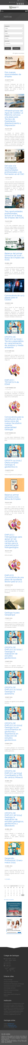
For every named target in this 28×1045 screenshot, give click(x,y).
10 (5, 892)
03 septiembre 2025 (10, 433)
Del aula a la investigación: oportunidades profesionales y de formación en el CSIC (14, 170)
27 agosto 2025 (9, 470)
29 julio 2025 (8, 502)
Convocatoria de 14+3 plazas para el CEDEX (14, 297)
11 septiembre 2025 (10, 388)
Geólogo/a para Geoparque (12, 613)
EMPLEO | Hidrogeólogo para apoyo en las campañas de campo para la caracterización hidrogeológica (13, 541)
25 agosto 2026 (9, 80)
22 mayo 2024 (8, 661)
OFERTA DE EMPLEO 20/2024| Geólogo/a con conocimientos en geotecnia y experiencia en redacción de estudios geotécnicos (13, 731)
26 (11, 895)
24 (5, 895)
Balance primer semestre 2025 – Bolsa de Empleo (13, 497)
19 (11, 893)
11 (8, 892)
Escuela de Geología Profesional (11, 981)
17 (5, 893)
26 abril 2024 (8, 781)
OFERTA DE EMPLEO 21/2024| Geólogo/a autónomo (13, 690)
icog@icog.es (21, 0)
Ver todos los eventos (9, 899)
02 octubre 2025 (9, 351)
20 (14, 893)
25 (8, 895)
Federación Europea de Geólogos (11, 990)
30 (14, 889)
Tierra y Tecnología (8, 979)
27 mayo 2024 (8, 618)
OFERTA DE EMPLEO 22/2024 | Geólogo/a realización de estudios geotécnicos (13, 652)
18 (8, 893)
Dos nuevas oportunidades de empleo (13, 74)
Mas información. (8, 1042)
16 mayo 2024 (8, 697)
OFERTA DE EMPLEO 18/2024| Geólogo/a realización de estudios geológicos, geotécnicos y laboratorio (14, 819)
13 (14, 892)
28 (8, 889)
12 (11, 892)
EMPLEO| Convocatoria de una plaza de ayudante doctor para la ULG (14, 578)
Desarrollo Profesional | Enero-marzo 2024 (14, 860)
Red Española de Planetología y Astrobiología (14, 983)
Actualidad (8, 81)
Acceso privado (20, 2)
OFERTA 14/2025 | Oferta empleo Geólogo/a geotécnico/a (13, 463)
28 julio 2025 (8, 551)
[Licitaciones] (14, 916)
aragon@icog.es (10, 1023)
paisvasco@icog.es (13, 1026)
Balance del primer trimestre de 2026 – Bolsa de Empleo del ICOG (14, 256)
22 (19, 893)
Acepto (2, 1042)
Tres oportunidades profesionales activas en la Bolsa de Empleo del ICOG (14, 214)
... (10, 879)
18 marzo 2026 (9, 303)
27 (5, 889)
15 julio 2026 (8, 221)
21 (16, 893)
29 (11, 889)
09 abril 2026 (8, 263)
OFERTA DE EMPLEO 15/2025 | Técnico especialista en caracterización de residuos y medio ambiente (14, 342)
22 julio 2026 (8, 129)
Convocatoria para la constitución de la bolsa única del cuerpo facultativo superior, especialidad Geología (14, 423)
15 (19, 892)
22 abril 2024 (8, 866)
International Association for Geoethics (12, 986)
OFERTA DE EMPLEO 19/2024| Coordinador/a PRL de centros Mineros (14, 774)
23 (22, 893)
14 (16, 892)
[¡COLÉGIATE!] (14, 933)
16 (22, 892)
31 (16, 889)
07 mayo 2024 (8, 743)
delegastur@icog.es (12, 1025)
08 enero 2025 (9, 585)
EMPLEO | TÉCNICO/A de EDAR (12, 382)
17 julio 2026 (8, 177)
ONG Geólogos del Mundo (9, 988)
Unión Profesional (8, 992)
